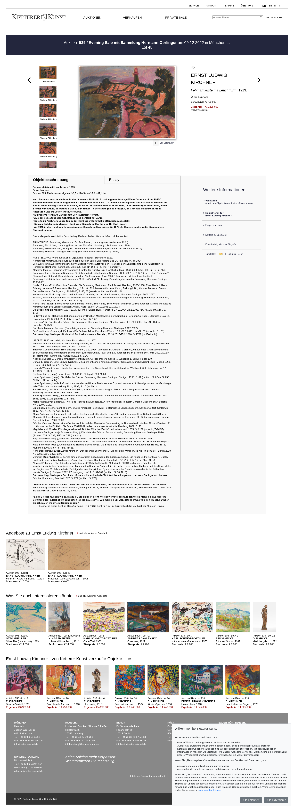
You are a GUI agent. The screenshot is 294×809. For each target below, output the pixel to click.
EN (270, 5)
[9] (257, 80)
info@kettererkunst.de (26, 744)
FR (280, 5)
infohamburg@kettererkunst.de (82, 744)
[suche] (261, 17)
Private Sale (176, 17)
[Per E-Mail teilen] (220, 254)
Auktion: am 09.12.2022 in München (145, 42)
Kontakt (211, 5)
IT (275, 5)
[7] (30, 80)
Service (194, 5)
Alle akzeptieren (276, 800)
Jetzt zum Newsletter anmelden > (148, 776)
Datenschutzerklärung (209, 790)
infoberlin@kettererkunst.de (131, 744)
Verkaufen (132, 17)
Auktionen (92, 17)
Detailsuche (274, 17)
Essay (114, 180)
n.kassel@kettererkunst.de (28, 771)
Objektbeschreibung (50, 180)
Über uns (247, 5)
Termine (228, 5)
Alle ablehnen (251, 800)
